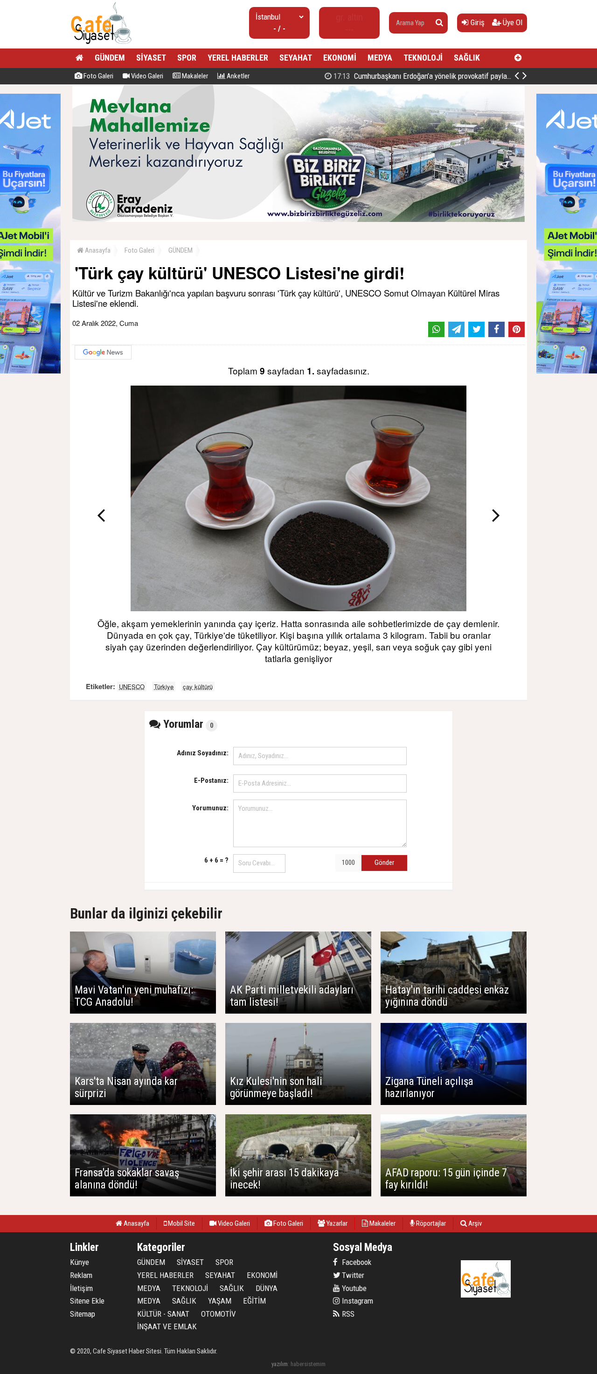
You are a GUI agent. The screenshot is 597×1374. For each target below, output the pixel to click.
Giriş (477, 22)
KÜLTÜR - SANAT (163, 1314)
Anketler (237, 76)
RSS (347, 1314)
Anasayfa (97, 250)
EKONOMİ (339, 57)
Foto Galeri (97, 76)
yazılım (279, 1363)
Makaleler (194, 76)
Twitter (352, 1275)
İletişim (81, 1288)
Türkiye (164, 686)
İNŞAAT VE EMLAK (167, 1326)
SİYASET (151, 57)
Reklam (81, 1275)
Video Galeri (146, 76)
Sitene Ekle (87, 1300)
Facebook (355, 1262)
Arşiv (474, 1223)
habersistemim (308, 1363)
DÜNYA (267, 1288)
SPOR (186, 57)
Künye (79, 1262)
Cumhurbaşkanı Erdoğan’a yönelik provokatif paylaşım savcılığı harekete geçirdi (464, 76)
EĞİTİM (254, 1300)
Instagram (356, 1300)
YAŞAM (219, 1300)
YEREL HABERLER (238, 57)
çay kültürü (198, 686)
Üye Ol (511, 22)
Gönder (384, 862)
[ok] (439, 23)
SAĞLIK (467, 57)
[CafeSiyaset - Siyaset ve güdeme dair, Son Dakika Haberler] (101, 44)
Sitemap (82, 1314)
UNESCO (132, 686)
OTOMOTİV (218, 1314)
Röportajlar (430, 1223)
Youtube (353, 1288)
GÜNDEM (110, 57)
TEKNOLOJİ (423, 57)
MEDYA (380, 57)
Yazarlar (336, 1223)
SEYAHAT (295, 57)
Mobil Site (181, 1223)
